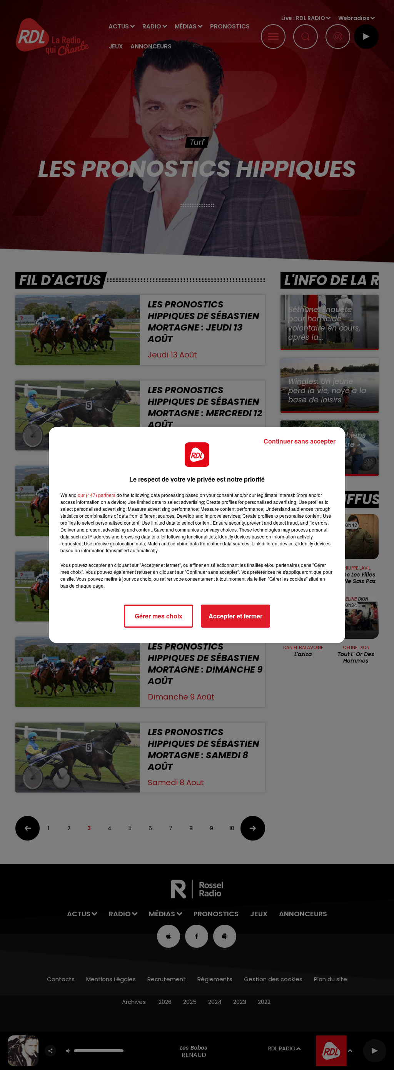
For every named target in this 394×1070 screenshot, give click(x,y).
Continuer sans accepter (300, 441)
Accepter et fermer (235, 615)
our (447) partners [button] (96, 495)
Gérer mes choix (158, 615)
